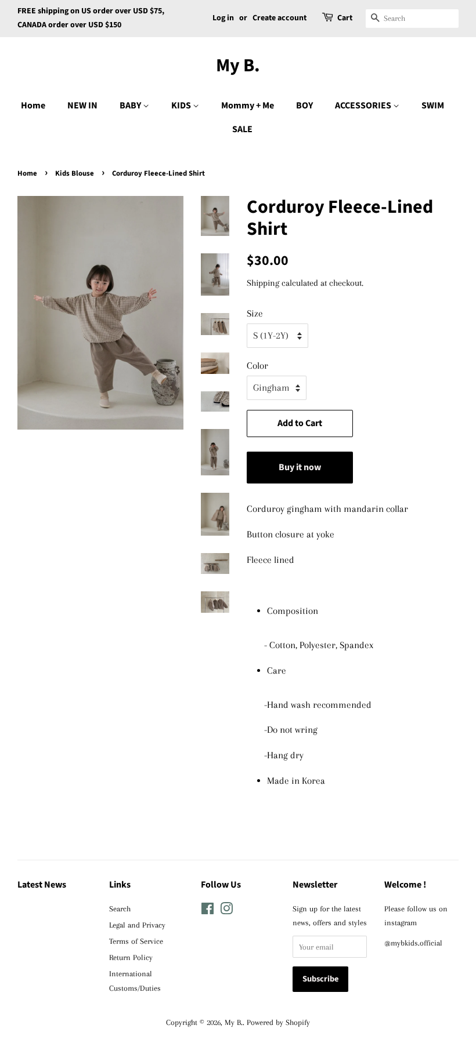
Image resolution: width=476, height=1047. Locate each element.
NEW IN (82, 105)
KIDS (182, 105)
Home (33, 105)
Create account (279, 18)
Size (255, 313)
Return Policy (131, 957)
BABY (131, 105)
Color (257, 365)
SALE (242, 129)
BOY (304, 105)
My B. (238, 65)
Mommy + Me (247, 105)
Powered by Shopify (278, 1022)
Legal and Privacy (137, 924)
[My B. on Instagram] (226, 910)
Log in (223, 18)
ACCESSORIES (364, 105)
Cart (344, 18)
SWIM (432, 105)
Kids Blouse (74, 173)
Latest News (41, 884)
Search (120, 908)
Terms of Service (136, 941)
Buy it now (300, 467)
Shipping (263, 283)
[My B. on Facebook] (207, 910)
